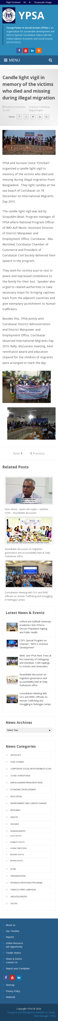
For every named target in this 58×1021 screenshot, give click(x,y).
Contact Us (12, 962)
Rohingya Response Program (26, 882)
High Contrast (13, 2)
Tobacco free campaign (23, 889)
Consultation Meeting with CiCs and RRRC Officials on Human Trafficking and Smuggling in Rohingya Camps (28, 596)
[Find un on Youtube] (25, 50)
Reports (10, 936)
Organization (17, 875)
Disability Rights (17, 842)
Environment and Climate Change (28, 803)
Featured (15, 810)
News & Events (14, 958)
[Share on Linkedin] (40, 116)
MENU (14, 60)
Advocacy (15, 754)
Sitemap (10, 984)
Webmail (10, 997)
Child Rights (15, 836)
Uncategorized (18, 896)
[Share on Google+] (46, 116)
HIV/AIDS (14, 824)
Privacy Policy (13, 991)
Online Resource (14, 943)
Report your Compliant (18, 968)
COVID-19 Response (20, 775)
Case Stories (17, 761)
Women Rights (16, 861)
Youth (13, 903)
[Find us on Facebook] (19, 50)
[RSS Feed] (39, 50)
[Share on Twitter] (33, 116)
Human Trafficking (40, 106)
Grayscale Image (43, 2)
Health (14, 817)
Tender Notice (13, 952)
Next (18, 453)
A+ (25, 2)
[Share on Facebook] (19, 116)
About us (10, 925)
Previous (37, 453)
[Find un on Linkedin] (32, 50)
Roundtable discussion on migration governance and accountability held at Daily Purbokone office (27, 552)
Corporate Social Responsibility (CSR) (30, 768)
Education (16, 796)
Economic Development (23, 789)
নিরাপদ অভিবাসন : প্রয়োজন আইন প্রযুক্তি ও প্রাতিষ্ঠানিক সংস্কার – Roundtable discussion (26, 511)
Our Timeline (12, 931)
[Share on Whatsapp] (26, 116)
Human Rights (18, 831)
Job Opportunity (14, 946)
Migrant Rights (36, 110)
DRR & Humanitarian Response (26, 782)
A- (30, 2)
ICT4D (13, 868)
